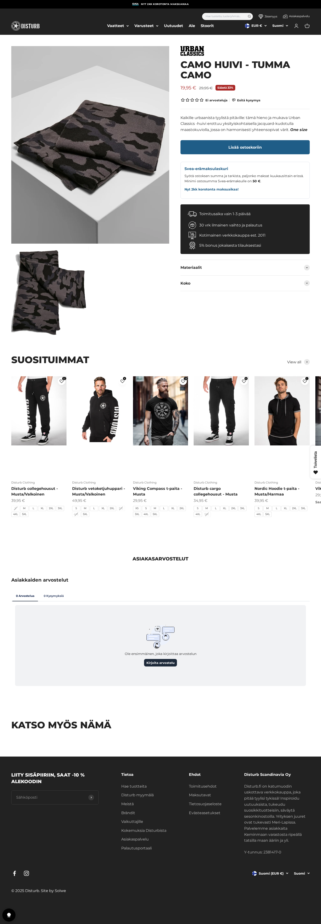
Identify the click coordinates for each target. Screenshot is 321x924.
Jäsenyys (271, 16)
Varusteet (144, 26)
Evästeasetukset (204, 813)
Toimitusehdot (203, 786)
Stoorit (207, 26)
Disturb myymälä (137, 795)
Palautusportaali (136, 848)
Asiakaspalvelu (299, 16)
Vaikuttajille (132, 821)
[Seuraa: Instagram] (26, 873)
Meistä (127, 804)
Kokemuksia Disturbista (143, 830)
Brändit (128, 813)
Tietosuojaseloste (205, 804)
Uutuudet (173, 26)
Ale (192, 26)
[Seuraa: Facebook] (14, 873)
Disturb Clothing (23, 482)
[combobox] (223, 16)
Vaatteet (115, 26)
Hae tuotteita (134, 786)
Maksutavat (200, 795)
